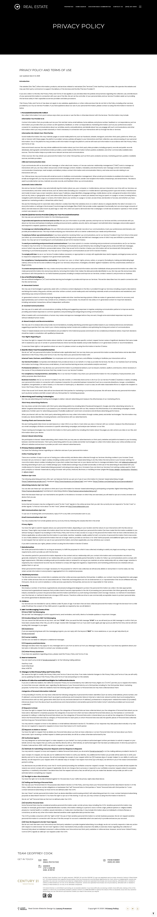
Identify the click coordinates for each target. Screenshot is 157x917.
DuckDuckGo (125, 469)
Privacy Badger (114, 469)
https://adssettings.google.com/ (34, 481)
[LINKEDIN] (128, 908)
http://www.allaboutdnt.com (78, 506)
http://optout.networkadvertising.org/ (82, 491)
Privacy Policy (112, 908)
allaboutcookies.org (129, 462)
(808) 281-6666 (114, 862)
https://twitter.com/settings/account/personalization (112, 481)
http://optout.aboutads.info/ (32, 491)
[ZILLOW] (137, 908)
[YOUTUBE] (132, 908)
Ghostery (134, 469)
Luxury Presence (64, 908)
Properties (68, 7)
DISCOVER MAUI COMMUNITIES (99, 7)
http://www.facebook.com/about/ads (69, 481)
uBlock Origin (28, 472)
